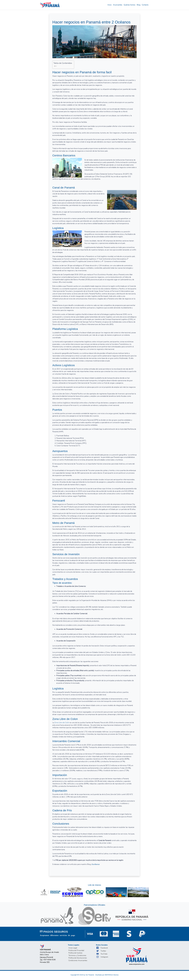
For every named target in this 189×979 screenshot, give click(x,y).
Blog (138, 5)
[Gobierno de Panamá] (132, 915)
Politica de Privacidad (76, 950)
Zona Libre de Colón (61, 722)
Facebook (104, 948)
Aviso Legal (72, 948)
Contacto (145, 5)
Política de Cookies (75, 953)
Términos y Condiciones (77, 955)
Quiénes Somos (129, 5)
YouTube (104, 954)
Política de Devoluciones (77, 958)
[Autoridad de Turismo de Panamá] (57, 916)
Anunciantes (117, 5)
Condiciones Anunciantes (77, 960)
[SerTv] (94, 916)
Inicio (109, 5)
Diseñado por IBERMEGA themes (107, 975)
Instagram (104, 957)
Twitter (103, 951)
